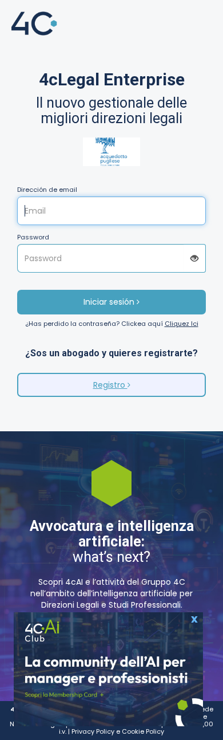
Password (33, 237)
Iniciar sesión (110, 302)
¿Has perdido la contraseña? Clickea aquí (111, 324)
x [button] (194, 617)
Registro (110, 385)
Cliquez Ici (181, 323)
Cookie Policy (143, 731)
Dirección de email (47, 190)
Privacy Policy (92, 731)
